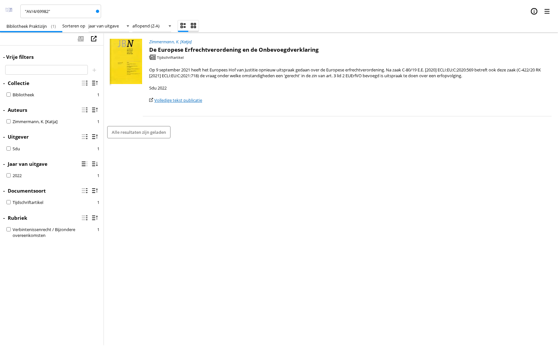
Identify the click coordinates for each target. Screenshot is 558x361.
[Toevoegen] (94, 70)
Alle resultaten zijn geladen (139, 132)
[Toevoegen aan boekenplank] (81, 39)
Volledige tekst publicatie (178, 100)
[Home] (11, 11)
